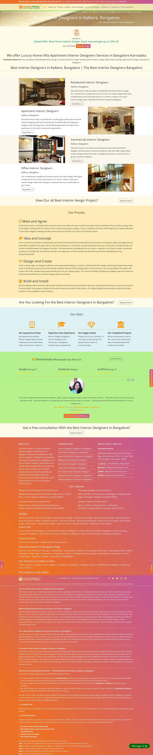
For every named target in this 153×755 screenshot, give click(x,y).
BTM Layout (103, 550)
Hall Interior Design (67, 521)
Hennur (69, 553)
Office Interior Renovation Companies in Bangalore (101, 534)
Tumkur (22, 565)
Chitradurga (63, 565)
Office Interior (31, 524)
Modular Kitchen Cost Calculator (53, 542)
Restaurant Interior (80, 524)
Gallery (67, 7)
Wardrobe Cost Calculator (29, 542)
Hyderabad (125, 565)
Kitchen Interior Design (83, 518)
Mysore (29, 565)
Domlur (126, 553)
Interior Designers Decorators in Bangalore (75, 479)
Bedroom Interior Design (104, 518)
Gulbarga (84, 565)
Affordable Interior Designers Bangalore (74, 472)
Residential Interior (26, 518)
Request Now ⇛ (126, 201)
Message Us (82, 46)
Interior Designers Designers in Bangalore (74, 448)
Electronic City (24, 550)
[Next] (132, 380)
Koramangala (91, 550)
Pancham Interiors (78, 578)
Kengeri (46, 556)
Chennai (28, 568)
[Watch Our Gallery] (121, 578)
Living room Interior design (29, 521)
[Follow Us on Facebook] (109, 578)
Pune (21, 568)
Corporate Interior (64, 524)
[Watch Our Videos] (117, 578)
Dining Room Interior (50, 521)
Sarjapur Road (69, 550)
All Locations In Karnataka (34, 572)
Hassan (92, 565)
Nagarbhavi (36, 556)
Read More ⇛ (77, 104)
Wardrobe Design (122, 518)
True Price (115, 7)
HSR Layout (45, 550)
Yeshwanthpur (24, 556)
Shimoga (37, 565)
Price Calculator (127, 7)
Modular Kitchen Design (86, 521)
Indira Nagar (116, 553)
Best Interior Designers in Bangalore (72, 464)
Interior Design (77, 7)
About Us (52, 7)
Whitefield (36, 550)
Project (60, 7)
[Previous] (128, 380)
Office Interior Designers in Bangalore (62, 531)
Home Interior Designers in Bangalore (73, 452)
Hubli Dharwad (103, 565)
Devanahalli (55, 556)
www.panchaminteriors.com (116, 471)
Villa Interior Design (43, 518)
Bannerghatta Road (117, 550)
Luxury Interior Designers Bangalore (72, 468)
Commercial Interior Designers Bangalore (95, 531)
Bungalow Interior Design (63, 518)
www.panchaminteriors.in (115, 475)
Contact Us (105, 7)
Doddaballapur (67, 556)
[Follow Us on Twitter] (113, 578)
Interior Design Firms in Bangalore (32, 531)
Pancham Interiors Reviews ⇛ (76, 416)
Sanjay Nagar (58, 553)
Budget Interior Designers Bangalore (72, 460)
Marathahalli (57, 550)
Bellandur (80, 550)
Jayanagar (93, 553)
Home (44, 7)
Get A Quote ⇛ (116, 359)
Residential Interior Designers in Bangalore (75, 475)
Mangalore (115, 565)
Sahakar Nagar (34, 553)
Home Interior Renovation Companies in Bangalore (60, 534)
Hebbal (129, 550)
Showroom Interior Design (100, 524)
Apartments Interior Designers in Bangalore (75, 456)
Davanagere (74, 565)
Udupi (45, 565)
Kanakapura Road (80, 553)
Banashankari (104, 553)
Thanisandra (47, 553)
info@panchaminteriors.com (117, 467)
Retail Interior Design (47, 524)
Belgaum (52, 565)
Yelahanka (23, 553)
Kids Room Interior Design (108, 521)
